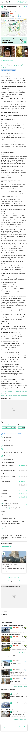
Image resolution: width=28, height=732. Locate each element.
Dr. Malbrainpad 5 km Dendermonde (11, 643)
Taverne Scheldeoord (7, 710)
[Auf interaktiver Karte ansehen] (14, 34)
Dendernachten (5, 676)
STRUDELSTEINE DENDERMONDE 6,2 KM (12, 625)
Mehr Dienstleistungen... (20, 719)
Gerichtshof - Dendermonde (9, 564)
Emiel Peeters (14, 11)
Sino (2, 659)
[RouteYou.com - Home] (7, 2)
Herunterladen (14, 729)
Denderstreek (13, 425)
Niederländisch (18, 66)
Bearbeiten (24, 729)
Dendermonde (21, 427)
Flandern (20, 425)
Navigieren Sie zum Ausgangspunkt (14, 526)
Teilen (19, 729)
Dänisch (18, 64)
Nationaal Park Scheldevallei (9, 427)
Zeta (2, 692)
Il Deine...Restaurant (7, 701)
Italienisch (10, 66)
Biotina (3, 667)
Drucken (9, 729)
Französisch (4, 66)
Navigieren (4, 729)
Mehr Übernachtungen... (20, 686)
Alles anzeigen (14, 582)
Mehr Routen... (23, 653)
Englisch (23, 64)
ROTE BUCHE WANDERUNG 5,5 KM (10, 634)
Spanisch (3, 67)
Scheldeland (5, 425)
